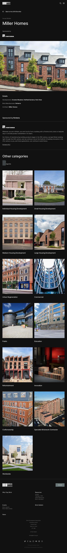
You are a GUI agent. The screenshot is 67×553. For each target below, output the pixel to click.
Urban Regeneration (10, 297)
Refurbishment (8, 386)
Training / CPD (39, 496)
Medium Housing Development (14, 253)
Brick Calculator (39, 499)
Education (38, 341)
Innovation (38, 386)
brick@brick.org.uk (33, 535)
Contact (60, 485)
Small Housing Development (44, 209)
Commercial (38, 297)
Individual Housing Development (14, 209)
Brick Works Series (7, 508)
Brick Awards (5, 507)
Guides (37, 494)
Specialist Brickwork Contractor (46, 430)
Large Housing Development (45, 253)
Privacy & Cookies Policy (33, 545)
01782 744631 (33, 531)
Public (4, 341)
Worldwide (6, 474)
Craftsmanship (7, 430)
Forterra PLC (6, 144)
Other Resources (39, 497)
